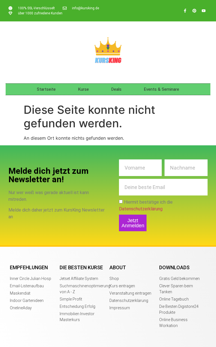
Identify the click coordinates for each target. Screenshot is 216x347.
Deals (116, 89)
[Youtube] (204, 11)
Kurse (83, 89)
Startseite (46, 89)
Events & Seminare (161, 89)
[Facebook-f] (185, 11)
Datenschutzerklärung (141, 209)
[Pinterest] (194, 11)
